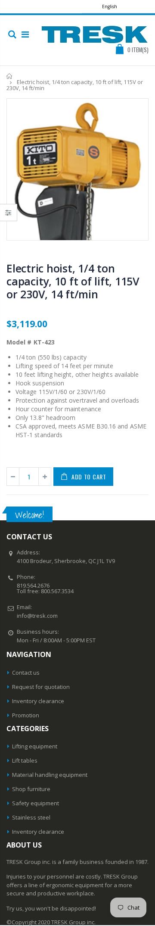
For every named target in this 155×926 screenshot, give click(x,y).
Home (9, 76)
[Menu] (25, 34)
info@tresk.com (37, 615)
